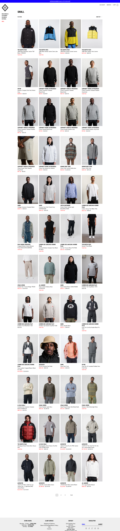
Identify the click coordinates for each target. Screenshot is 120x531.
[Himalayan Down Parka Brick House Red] (28, 428)
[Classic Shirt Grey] (92, 150)
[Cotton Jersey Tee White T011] (92, 189)
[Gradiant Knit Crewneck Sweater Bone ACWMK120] (28, 389)
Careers (49, 529)
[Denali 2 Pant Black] (92, 228)
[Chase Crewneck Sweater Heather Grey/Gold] (92, 72)
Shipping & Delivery (49, 523)
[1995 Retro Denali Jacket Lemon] (70, 33)
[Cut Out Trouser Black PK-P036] (70, 228)
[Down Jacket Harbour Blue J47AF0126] (49, 269)
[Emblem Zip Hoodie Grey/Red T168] (49, 308)
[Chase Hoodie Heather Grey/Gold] (92, 111)
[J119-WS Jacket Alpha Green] (49, 467)
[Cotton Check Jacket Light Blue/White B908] (70, 189)
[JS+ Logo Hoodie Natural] (92, 467)
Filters (20, 17)
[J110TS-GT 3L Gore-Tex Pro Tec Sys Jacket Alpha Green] (92, 428)
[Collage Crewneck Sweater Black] (28, 189)
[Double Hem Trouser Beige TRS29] (28, 269)
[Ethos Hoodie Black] (70, 308)
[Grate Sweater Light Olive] (49, 389)
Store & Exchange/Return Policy (49, 525)
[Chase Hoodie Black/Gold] (49, 111)
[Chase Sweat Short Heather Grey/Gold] (28, 150)
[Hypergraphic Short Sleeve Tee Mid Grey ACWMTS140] (49, 428)
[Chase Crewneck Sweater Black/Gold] (49, 72)
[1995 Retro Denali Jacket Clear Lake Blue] (49, 33)
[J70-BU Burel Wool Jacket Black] (70, 467)
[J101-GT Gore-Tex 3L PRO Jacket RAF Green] (70, 428)
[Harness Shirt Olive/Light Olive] (92, 389)
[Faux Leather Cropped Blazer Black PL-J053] (28, 348)
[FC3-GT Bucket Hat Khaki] (49, 348)
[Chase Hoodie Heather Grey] (70, 111)
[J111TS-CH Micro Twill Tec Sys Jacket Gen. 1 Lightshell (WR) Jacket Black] (28, 467)
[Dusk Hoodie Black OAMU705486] (70, 269)
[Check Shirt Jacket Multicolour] (70, 150)
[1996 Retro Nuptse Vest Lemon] (92, 33)
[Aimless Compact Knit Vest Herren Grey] (28, 72)
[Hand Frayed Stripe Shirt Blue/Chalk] (70, 389)
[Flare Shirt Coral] (70, 348)
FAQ (49, 527)
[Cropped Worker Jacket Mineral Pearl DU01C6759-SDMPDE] (28, 228)
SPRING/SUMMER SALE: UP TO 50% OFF (60, 1)
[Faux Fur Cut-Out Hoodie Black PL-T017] (92, 308)
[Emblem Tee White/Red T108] (28, 308)
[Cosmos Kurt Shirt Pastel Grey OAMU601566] (49, 189)
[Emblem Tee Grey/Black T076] (92, 269)
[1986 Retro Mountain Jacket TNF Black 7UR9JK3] (28, 33)
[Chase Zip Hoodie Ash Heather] (49, 150)
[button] (9, 15)
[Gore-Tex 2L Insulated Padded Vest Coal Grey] (92, 348)
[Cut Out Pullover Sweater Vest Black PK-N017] (49, 228)
